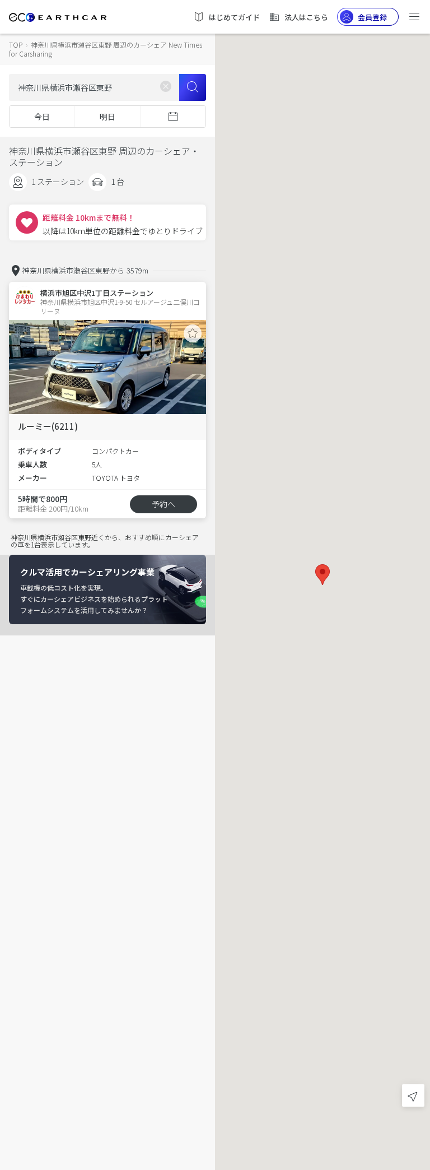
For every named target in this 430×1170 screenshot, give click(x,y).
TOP (15, 44)
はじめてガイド (234, 17)
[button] (322, 574)
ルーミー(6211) (48, 426)
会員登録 (372, 17)
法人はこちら (306, 17)
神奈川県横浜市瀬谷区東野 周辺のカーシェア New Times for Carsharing (105, 49)
